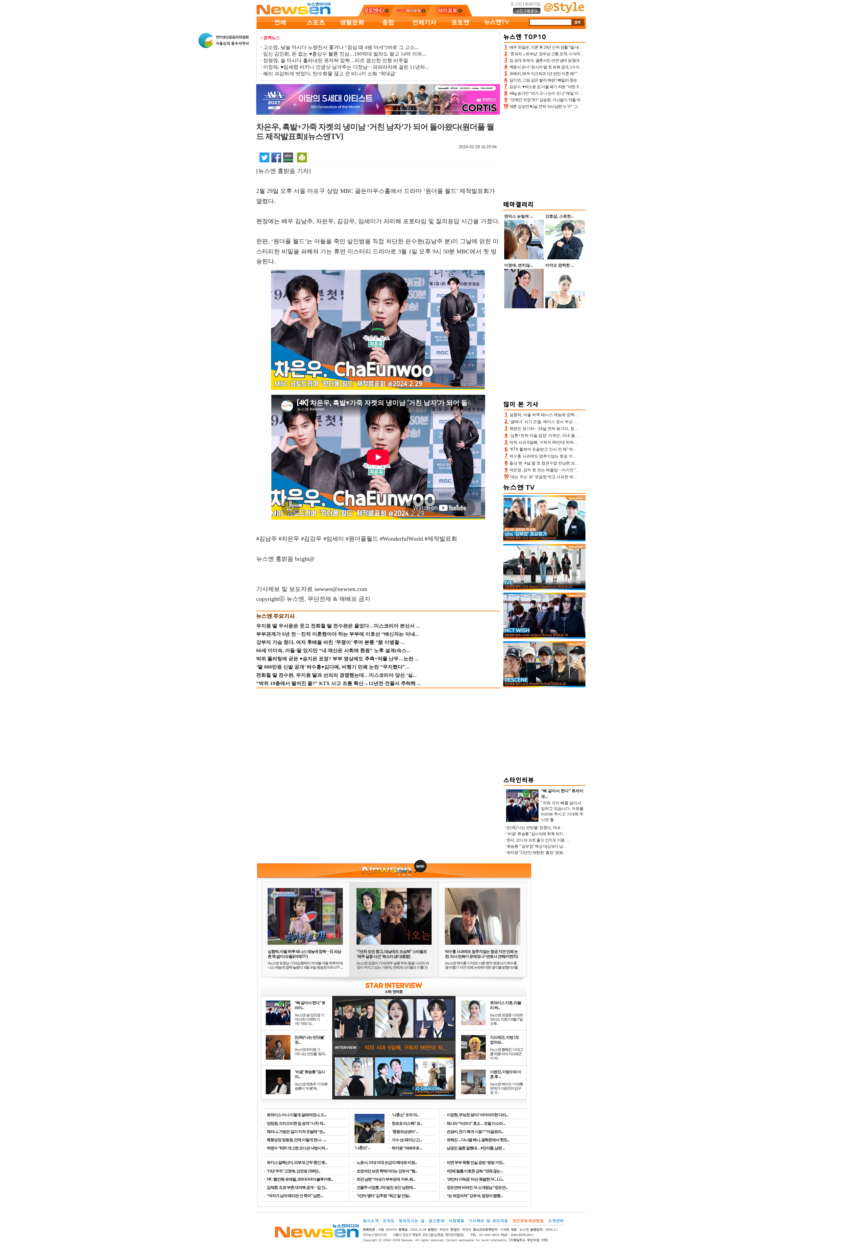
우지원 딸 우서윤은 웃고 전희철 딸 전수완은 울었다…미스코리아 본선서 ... (338, 625)
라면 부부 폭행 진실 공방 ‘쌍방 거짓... (475, 1162)
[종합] (388, 27)
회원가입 (533, 4)
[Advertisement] (545, 154)
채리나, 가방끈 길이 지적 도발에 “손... (296, 1131)
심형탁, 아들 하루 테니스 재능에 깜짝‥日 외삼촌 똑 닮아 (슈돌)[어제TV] (304, 954)
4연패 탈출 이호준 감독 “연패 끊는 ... (475, 1171)
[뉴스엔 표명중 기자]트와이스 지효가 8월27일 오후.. (506, 1019)
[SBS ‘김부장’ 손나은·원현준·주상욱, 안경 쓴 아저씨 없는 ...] (544, 540)
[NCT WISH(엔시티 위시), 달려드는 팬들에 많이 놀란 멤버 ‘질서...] (544, 637)
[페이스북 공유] (276, 157)
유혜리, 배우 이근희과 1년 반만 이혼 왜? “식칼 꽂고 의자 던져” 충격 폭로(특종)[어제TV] (581, 73)
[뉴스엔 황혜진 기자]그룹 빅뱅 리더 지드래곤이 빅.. (506, 1054)
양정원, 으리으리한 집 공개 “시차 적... (296, 1123)
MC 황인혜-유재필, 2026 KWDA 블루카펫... (300, 1179)
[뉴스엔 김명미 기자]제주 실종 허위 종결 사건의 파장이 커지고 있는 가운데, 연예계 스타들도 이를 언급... (393, 967)
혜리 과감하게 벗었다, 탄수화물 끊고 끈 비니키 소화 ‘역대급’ (330, 73)
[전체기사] (424, 27)
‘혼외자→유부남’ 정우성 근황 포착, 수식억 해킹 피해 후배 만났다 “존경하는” (572, 54)
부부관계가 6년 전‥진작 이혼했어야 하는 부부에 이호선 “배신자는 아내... (337, 634)
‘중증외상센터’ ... (405, 1131)
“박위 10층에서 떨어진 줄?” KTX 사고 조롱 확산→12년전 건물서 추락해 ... (338, 683)
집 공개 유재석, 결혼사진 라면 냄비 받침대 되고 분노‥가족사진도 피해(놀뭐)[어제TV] (580, 60)
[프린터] (302, 157)
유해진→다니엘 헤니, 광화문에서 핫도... (478, 1140)
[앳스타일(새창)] (564, 12)
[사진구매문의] (527, 13)
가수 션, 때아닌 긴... (407, 1140)
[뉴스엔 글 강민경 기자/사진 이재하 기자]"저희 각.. (309, 1019)
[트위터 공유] (264, 157)
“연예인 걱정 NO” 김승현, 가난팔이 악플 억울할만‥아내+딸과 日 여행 (567, 100)
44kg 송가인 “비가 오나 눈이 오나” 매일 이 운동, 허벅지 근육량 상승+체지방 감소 (575, 93)
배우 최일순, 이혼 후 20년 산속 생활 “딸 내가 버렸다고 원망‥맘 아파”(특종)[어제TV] (579, 47)
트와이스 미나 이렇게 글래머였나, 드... (296, 1115)
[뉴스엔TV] (497, 27)
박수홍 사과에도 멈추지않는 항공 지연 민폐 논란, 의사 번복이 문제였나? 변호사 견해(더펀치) (481, 954)
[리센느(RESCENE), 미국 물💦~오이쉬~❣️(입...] (544, 686)
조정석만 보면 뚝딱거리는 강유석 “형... (387, 1171)
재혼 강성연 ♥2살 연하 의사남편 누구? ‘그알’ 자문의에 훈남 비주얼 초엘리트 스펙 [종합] (581, 106)
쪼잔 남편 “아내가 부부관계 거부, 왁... (386, 1179)
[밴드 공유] (288, 157)
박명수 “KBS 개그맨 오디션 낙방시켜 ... (297, 1148)
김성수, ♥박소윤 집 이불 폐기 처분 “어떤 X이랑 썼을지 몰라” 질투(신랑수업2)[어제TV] (580, 86)
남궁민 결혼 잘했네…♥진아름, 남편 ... (476, 1148)
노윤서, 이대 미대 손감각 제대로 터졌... (387, 1162)
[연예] (279, 27)
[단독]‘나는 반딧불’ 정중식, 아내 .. (535, 827)
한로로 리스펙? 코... (407, 1123)
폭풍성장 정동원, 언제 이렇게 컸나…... (296, 1140)
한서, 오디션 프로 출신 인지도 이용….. (538, 840)
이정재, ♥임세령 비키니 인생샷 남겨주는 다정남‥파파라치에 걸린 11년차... (346, 67)
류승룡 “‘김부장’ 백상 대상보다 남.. (536, 846)
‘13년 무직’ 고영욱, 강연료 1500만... (293, 1171)
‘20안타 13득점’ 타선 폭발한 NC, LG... (475, 1179)
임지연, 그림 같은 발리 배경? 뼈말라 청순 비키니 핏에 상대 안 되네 (564, 80)
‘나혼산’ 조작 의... (405, 1115)
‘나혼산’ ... (362, 1147)
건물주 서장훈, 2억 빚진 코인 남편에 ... (386, 1187)
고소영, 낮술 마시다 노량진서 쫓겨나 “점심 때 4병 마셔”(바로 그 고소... (341, 47)
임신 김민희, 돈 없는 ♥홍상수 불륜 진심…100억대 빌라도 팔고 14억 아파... (344, 54)
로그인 (516, 4)
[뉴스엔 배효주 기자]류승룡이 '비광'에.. (311, 1086)
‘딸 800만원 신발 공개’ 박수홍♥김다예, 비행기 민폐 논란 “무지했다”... (332, 667)
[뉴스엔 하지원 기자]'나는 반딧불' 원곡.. (310, 1052)
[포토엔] (460, 27)
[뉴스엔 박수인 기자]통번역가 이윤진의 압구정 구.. (506, 1088)
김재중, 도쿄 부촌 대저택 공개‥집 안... (297, 1187)
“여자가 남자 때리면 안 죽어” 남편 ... (295, 1195)
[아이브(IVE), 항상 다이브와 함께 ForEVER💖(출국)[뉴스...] (544, 588)
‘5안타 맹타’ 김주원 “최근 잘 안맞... (383, 1195)
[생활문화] (352, 27)
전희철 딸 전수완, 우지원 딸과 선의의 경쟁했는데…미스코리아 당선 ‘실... (336, 675)
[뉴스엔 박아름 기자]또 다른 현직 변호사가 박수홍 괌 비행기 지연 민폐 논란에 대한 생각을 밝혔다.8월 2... (481, 967)
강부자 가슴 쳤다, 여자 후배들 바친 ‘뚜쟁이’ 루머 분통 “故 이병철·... (330, 642)
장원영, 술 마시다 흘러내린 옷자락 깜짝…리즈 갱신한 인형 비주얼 (335, 60)
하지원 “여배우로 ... (407, 1148)
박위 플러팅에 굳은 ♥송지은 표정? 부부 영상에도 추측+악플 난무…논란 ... (337, 658)
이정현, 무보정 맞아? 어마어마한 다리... (477, 1115)
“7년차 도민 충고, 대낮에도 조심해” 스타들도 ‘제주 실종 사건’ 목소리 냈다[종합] (392, 954)
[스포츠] (316, 27)
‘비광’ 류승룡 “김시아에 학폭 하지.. (536, 834)
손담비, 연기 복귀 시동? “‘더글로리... (475, 1131)
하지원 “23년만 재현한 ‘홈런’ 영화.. (536, 852)
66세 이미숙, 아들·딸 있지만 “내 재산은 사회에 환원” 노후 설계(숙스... (333, 650)
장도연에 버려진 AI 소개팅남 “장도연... (477, 1187)
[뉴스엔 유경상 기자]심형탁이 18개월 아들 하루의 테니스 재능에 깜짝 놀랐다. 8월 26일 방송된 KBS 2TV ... (305, 965)
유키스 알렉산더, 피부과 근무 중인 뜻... (297, 1162)
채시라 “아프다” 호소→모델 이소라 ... (476, 1123)
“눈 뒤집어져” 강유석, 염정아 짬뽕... (474, 1195)
